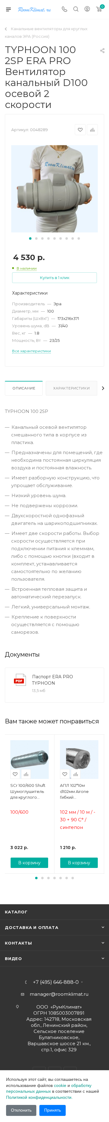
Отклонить (21, 1110)
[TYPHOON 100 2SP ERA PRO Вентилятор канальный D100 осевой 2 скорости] (54, 188)
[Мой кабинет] (87, 10)
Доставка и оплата (31, 927)
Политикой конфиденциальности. (39, 1097)
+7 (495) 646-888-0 (56, 982)
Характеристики (71, 388)
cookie (60, 1085)
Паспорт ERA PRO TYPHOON (52, 680)
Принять (52, 1110)
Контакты (18, 943)
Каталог (16, 911)
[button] (30, 238)
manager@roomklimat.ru (59, 994)
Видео (13, 958)
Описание (23, 388)
